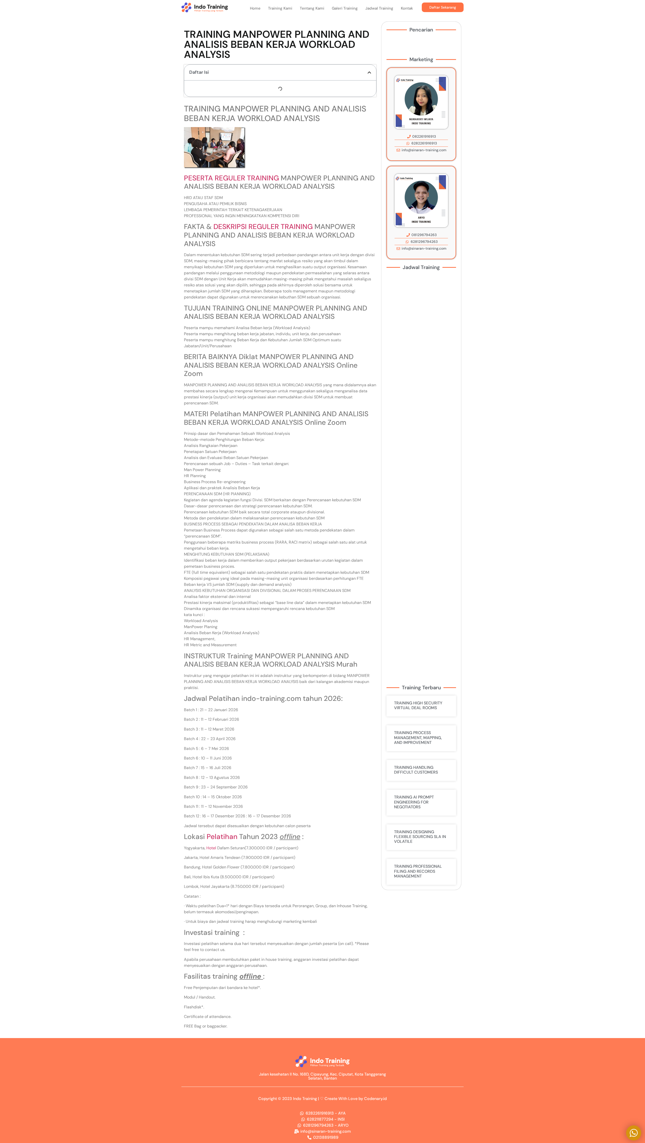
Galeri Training (345, 8)
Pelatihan (222, 836)
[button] (369, 72)
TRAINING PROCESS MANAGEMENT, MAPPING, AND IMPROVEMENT (418, 737)
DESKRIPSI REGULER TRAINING (263, 226)
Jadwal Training (379, 8)
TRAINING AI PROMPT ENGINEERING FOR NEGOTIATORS (414, 801)
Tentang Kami (312, 8)
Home (255, 8)
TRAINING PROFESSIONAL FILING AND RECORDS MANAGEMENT (418, 871)
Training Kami (280, 8)
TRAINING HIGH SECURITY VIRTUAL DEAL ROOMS (418, 705)
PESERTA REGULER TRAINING (231, 178)
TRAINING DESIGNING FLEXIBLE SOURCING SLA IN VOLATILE (420, 836)
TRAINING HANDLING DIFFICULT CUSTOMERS (416, 770)
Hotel (211, 848)
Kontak (407, 8)
